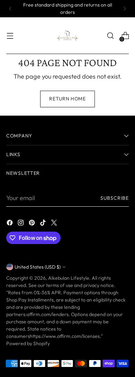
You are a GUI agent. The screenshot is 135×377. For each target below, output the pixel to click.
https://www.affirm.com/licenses (65, 336)
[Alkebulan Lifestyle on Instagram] (21, 223)
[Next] (124, 8)
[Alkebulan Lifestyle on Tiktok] (43, 223)
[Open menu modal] (10, 36)
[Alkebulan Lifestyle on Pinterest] (32, 223)
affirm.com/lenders (48, 314)
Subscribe (114, 198)
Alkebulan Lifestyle (68, 278)
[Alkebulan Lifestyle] (67, 35)
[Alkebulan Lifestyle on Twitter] (55, 223)
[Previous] (10, 8)
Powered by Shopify (28, 343)
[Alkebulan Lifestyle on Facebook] (10, 223)
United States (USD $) (38, 267)
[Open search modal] (110, 36)
